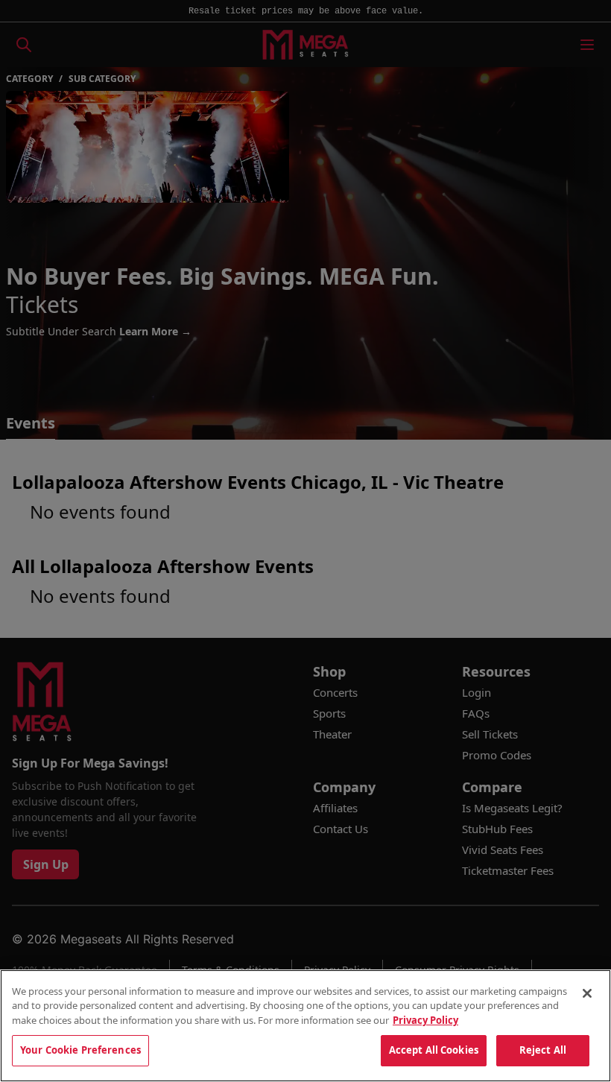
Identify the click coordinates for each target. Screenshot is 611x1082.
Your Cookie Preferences (80, 1050)
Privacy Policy (425, 1020)
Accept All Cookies (433, 1050)
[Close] (587, 993)
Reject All (542, 1050)
